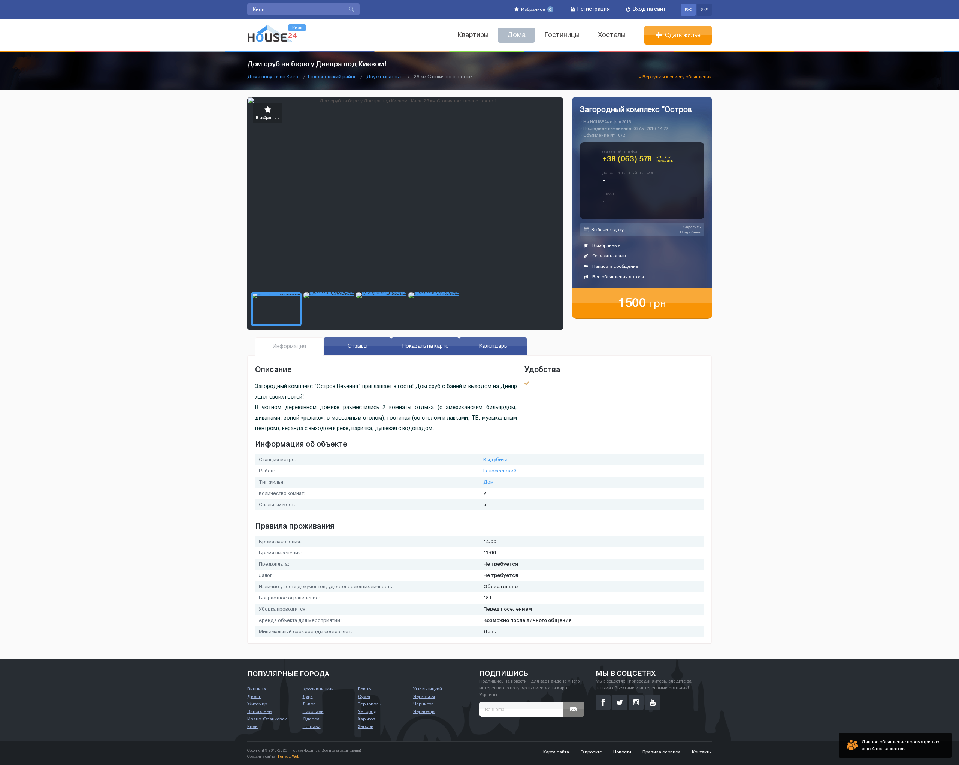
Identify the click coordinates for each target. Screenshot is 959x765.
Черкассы (424, 696)
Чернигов (423, 704)
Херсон (365, 726)
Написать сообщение (614, 266)
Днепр (254, 696)
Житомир (257, 704)
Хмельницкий (427, 689)
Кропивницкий (318, 689)
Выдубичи (495, 460)
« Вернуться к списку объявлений (675, 77)
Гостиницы (562, 35)
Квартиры (472, 35)
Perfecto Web (288, 756)
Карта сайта (556, 752)
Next (557, 193)
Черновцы (424, 711)
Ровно (364, 689)
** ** (664, 160)
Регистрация (593, 9)
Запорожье (259, 711)
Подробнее (690, 232)
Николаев (313, 711)
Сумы (364, 696)
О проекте (591, 752)
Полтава (312, 726)
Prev (253, 193)
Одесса (311, 719)
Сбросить (692, 227)
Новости (622, 752)
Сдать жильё (682, 35)
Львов (309, 704)
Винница (256, 689)
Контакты (702, 752)
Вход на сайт (649, 9)
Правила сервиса (661, 752)
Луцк (308, 696)
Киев (252, 726)
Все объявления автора (617, 277)
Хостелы (612, 35)
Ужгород (367, 711)
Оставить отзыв (608, 256)
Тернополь (369, 704)
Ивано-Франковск (267, 719)
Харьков (366, 719)
